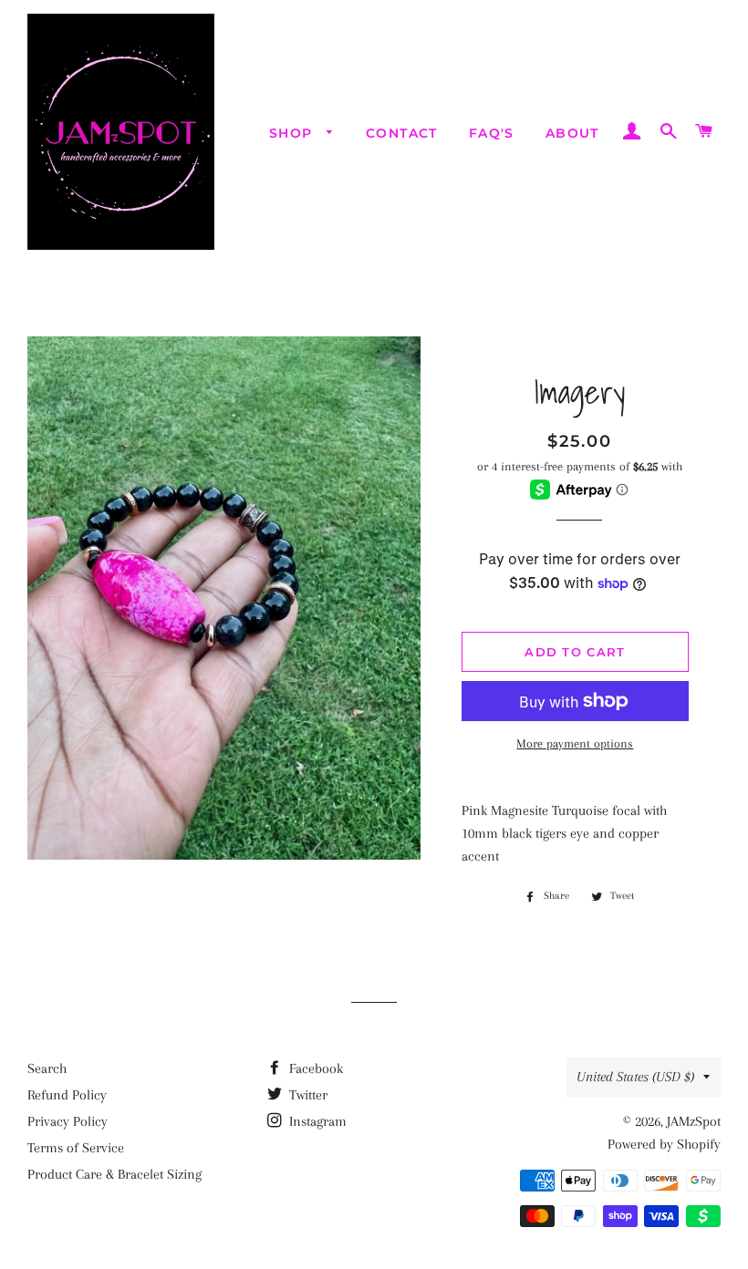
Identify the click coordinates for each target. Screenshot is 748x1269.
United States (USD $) (635, 1076)
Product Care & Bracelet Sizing (114, 1174)
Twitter (306, 1095)
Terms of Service (75, 1148)
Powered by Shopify (664, 1144)
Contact (402, 133)
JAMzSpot (694, 1121)
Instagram (316, 1121)
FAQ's (491, 133)
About (572, 133)
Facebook (314, 1068)
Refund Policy (67, 1095)
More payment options (574, 743)
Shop (293, 133)
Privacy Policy (67, 1121)
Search (47, 1068)
